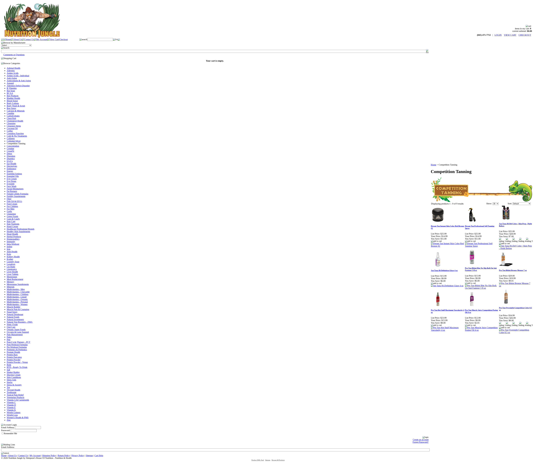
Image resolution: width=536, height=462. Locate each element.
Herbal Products (14, 236)
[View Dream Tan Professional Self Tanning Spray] (482, 246)
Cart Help (98, 455)
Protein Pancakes (14, 357)
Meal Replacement (15, 279)
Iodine (9, 246)
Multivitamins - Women (17, 304)
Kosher (10, 259)
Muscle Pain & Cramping (18, 309)
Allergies (11, 70)
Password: (5, 430)
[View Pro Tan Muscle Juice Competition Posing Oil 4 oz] (482, 330)
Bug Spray (11, 108)
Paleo (9, 337)
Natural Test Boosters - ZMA (20, 322)
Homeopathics (13, 239)
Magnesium (12, 277)
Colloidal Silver (14, 141)
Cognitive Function (15, 133)
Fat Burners (12, 191)
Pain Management (15, 334)
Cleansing (11, 123)
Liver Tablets (12, 274)
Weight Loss (12, 415)
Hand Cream (12, 226)
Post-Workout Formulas (17, 344)
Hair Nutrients (13, 224)
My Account (35, 455)
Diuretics (11, 158)
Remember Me (10, 433)
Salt (8, 370)
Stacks (9, 382)
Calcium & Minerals (16, 111)
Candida (10, 113)
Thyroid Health (13, 390)
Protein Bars (12, 354)
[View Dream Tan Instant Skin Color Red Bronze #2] (448, 246)
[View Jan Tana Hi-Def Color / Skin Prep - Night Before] (516, 248)
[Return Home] (32, 37)
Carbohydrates (13, 116)
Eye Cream (12, 179)
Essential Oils (13, 176)
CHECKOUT (525, 35)
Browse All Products (278, 460)
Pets (8, 339)
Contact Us (23, 455)
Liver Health (12, 272)
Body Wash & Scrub (16, 106)
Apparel (10, 83)
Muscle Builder (13, 307)
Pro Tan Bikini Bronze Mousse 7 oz (513, 270)
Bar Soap (11, 91)
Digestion (11, 156)
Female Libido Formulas (17, 194)
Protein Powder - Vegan (17, 362)
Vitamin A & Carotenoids (18, 400)
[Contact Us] (28, 39)
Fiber (9, 199)
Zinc (9, 420)
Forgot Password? (421, 442)
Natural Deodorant (15, 314)
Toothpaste (11, 392)
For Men (10, 209)
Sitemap (89, 455)
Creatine (10, 148)
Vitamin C (11, 402)
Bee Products (12, 96)
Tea (8, 387)
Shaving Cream (13, 375)
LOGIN (498, 35)
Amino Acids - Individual (18, 75)
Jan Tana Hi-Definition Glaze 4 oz (444, 270)
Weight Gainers (13, 412)
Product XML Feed (258, 460)
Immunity (11, 241)
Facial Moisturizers (15, 189)
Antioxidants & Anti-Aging (19, 80)
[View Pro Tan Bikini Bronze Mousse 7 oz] (516, 286)
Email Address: (8, 427)
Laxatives (11, 264)
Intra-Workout (13, 244)
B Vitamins (12, 88)
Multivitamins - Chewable (18, 292)
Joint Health (12, 251)
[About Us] (16, 39)
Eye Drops (11, 181)
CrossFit (10, 151)
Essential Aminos (14, 173)
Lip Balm (11, 266)
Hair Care (11, 221)
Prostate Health (13, 352)
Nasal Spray (12, 312)
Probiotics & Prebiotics (17, 349)
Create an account (421, 439)
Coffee (10, 131)
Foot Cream (12, 204)
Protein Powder (13, 360)
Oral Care (11, 327)
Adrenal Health (13, 68)
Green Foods (12, 216)
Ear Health (11, 163)
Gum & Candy (13, 219)
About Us (12, 455)
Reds (9, 365)
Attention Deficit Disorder (18, 85)
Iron (8, 249)
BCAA (10, 93)
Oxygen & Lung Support (18, 332)
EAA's (10, 161)
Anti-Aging (12, 78)
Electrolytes (12, 166)
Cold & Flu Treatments (17, 136)
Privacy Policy (77, 455)
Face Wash (11, 186)
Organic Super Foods (16, 329)
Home (433, 165)
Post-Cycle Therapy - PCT (18, 342)
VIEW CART (510, 35)
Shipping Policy (49, 455)
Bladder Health (13, 98)
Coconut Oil (12, 128)
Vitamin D (11, 405)
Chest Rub (11, 118)
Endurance (11, 168)
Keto (9, 254)
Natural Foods (13, 317)
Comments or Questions (14, 54)
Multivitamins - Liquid (17, 297)
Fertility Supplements (16, 196)
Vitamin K (11, 410)
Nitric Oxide (12, 324)
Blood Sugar (12, 101)
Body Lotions (13, 103)
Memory (10, 282)
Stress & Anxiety (14, 385)
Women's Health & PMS (17, 417)
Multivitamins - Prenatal (17, 302)
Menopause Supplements (18, 284)
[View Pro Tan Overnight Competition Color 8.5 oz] (516, 332)
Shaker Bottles (13, 372)
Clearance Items (14, 126)
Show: (489, 203)
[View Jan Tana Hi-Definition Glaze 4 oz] (447, 285)
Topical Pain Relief (15, 395)
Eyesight (10, 184)
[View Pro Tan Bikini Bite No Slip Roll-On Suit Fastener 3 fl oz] (482, 288)
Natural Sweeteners (15, 319)
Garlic (9, 211)
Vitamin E (11, 407)
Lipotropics (12, 269)
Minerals (10, 287)
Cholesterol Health (15, 121)
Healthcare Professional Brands (20, 229)
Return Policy (64, 455)
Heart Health (12, 234)
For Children (12, 206)
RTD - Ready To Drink (17, 367)
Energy (10, 171)
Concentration (13, 146)
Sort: (510, 203)
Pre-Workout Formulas (17, 347)
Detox (9, 153)
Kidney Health (13, 256)
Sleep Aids (11, 380)
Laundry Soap (13, 261)
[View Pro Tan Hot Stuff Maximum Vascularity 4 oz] (448, 330)
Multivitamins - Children (17, 294)
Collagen (11, 138)
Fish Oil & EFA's (14, 201)
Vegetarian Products (15, 397)
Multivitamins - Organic (17, 299)
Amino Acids (12, 73)
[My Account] (40, 39)
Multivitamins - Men (16, 289)
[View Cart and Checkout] (57, 39)
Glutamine (11, 214)
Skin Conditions (14, 377)
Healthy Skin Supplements (18, 231)
